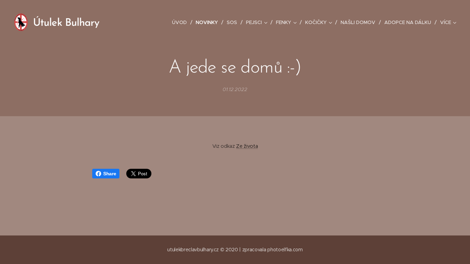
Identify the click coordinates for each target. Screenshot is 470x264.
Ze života (247, 146)
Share (109, 173)
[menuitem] (181, 22)
